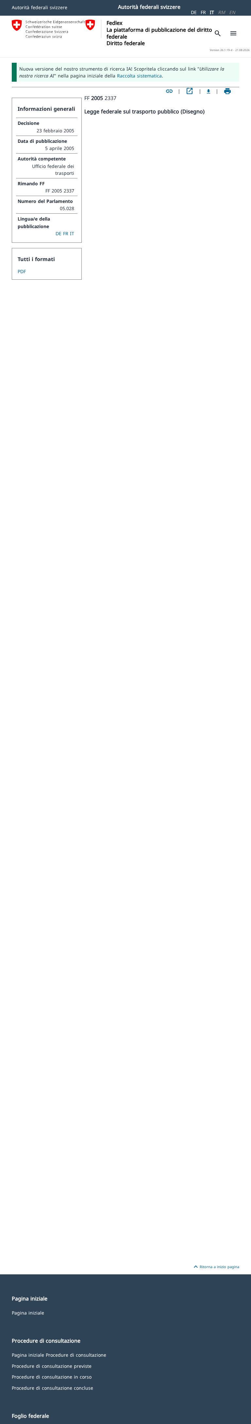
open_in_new (189, 91)
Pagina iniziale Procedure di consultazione (59, 1354)
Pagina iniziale (28, 1312)
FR (203, 12)
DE (194, 12)
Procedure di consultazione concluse (52, 1387)
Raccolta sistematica (139, 76)
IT (212, 12)
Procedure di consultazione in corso (52, 1376)
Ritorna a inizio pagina (215, 1267)
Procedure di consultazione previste (52, 1365)
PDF (22, 271)
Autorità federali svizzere (39, 7)
